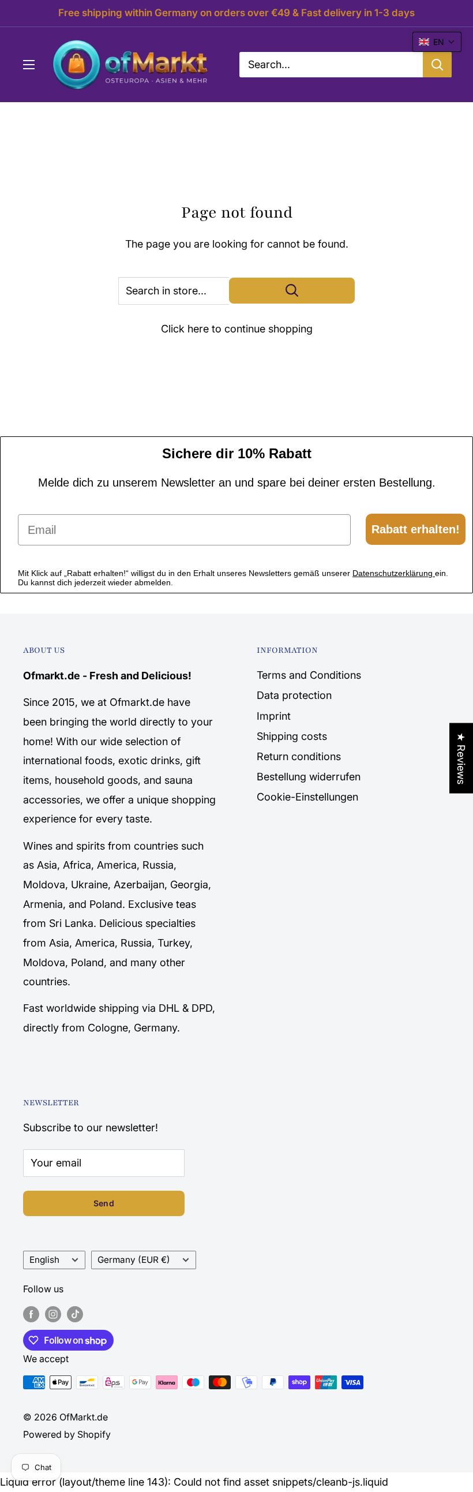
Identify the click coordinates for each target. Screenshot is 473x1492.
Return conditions (299, 756)
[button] (437, 41)
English (44, 1259)
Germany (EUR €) (133, 1259)
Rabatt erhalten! (415, 529)
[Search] (437, 64)
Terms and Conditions (309, 675)
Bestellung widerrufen (309, 777)
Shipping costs (292, 736)
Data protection (294, 695)
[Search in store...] (292, 291)
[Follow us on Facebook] (31, 1314)
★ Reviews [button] (461, 758)
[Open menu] (29, 64)
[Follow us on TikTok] (75, 1314)
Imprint (274, 716)
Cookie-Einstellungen (307, 797)
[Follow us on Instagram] (53, 1314)
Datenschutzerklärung (393, 573)
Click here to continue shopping (237, 329)
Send (103, 1203)
